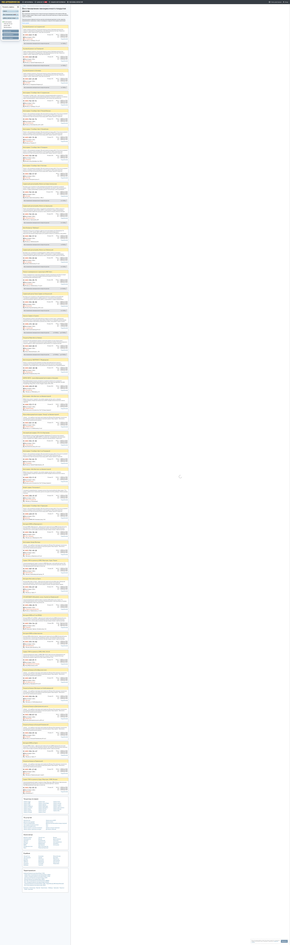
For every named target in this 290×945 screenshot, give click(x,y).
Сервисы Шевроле (28, 806)
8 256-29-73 (30, 605)
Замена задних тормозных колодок (32, 829)
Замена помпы (49, 821)
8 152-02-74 (30, 119)
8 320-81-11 (29, 660)
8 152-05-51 (30, 787)
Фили (25, 847)
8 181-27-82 (30, 769)
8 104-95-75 (30, 280)
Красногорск (44, 887)
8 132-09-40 (30, 156)
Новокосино (56, 859)
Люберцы (50, 887)
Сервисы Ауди (27, 801)
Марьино (26, 842)
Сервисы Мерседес (43, 806)
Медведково (41, 843)
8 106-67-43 (30, 715)
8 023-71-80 (30, 35)
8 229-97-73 (30, 514)
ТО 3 (47, 824)
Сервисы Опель (42, 810)
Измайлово (41, 862)
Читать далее (25, 23)
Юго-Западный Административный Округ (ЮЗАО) (36, 882)
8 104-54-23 (30, 623)
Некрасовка (56, 863)
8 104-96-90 (30, 302)
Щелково (30, 889)
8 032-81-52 (30, 733)
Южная (40, 839)
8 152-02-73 (30, 459)
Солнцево (40, 863)
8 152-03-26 (30, 192)
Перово (40, 857)
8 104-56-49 (30, 532)
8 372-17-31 (29, 404)
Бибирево (26, 865)
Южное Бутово (57, 856)
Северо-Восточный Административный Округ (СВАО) (37, 874)
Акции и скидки (8, 38)
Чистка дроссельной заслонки (31, 824)
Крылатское (56, 862)
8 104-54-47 (30, 751)
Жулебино (55, 843)
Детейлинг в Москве (51, 829)
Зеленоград (32, 887)
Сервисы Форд (27, 809)
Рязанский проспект (43, 847)
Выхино (55, 837)
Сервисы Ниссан (42, 809)
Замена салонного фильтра (53, 827)
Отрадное (26, 863)
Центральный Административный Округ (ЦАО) (35, 877)
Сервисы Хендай (28, 812)
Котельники (56, 844)
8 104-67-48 (30, 587)
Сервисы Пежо (42, 812)
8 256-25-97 (30, 496)
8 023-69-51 (30, 346)
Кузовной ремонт (8, 34)
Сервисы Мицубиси (43, 807)
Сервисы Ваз (56, 810)
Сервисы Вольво (57, 809)
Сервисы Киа (41, 801)
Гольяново (41, 856)
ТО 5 (47, 826)
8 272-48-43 (30, 324)
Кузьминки (41, 860)
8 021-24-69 (30, 79)
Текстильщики (27, 857)
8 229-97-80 (30, 386)
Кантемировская (57, 842)
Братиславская (57, 839)
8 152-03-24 (30, 214)
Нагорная (26, 840)
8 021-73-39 (30, 137)
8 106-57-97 (30, 174)
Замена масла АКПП (51, 820)
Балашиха (26, 887)
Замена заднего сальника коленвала (33, 827)
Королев (38, 887)
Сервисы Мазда (42, 804)
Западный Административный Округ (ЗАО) (34, 883)
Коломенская (41, 840)
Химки (25, 889)
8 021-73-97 (30, 678)
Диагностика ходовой (29, 821)
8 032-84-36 (30, 696)
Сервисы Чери (27, 804)
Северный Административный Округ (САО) (34, 873)
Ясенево (26, 859)
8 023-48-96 (30, 368)
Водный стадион (28, 837)
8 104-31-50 (30, 441)
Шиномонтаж (7, 31)
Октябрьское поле (28, 846)
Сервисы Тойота (57, 806)
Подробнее (64, 39)
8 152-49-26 (30, 550)
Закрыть (284, 941)
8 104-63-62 (30, 258)
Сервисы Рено (56, 801)
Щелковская (41, 844)
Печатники (56, 840)
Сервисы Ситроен (28, 807)
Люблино (26, 862)
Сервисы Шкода (57, 803)
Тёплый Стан (27, 856)
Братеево (55, 857)
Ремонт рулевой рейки (29, 823)
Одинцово (56, 887)
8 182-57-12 (29, 236)
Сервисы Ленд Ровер (43, 803)
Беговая (26, 843)
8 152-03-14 (30, 101)
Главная (24, 5)
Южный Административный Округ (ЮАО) (34, 879)
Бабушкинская (42, 842)
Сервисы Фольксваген (58, 807)
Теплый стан (41, 837)
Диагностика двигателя (29, 826)
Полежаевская (27, 839)
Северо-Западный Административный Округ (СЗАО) (37, 876)
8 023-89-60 (30, 57)
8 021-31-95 (30, 423)
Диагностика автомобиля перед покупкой (56, 823)
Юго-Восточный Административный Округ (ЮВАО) (36, 880)
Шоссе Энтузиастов (43, 846)
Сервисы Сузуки (57, 804)
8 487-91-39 (30, 569)
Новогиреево (56, 860)
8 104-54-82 (30, 642)
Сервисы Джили (28, 810)
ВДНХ (25, 844)
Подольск (62, 887)
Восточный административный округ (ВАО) (35, 885)
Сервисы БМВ (27, 803)
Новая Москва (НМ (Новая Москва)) (55, 883)
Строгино (40, 865)
